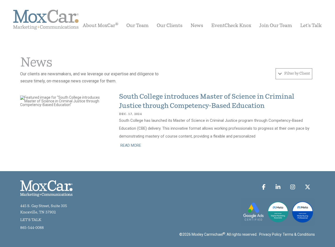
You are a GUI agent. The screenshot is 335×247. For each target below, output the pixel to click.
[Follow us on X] (307, 186)
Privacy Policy (270, 234)
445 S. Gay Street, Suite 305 (43, 206)
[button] (294, 73)
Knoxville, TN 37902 (38, 212)
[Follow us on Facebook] (264, 186)
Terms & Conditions (299, 234)
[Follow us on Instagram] (292, 186)
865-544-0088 (32, 228)
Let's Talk (30, 220)
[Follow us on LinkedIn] (278, 186)
